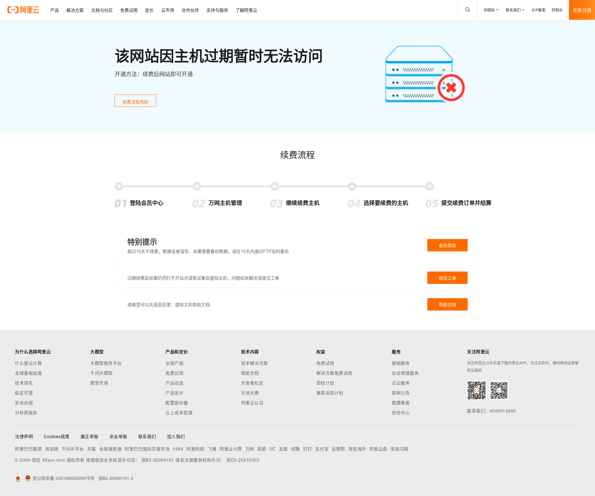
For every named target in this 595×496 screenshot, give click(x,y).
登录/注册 (582, 10)
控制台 (557, 9)
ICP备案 (538, 9)
